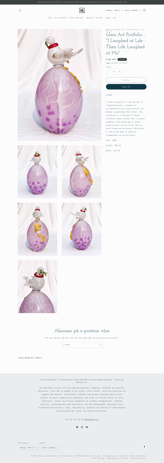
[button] (20, 10)
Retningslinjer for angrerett (115, 456)
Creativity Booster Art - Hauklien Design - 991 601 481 (62, 456)
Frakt (108, 63)
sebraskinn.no (92, 419)
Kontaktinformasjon (138, 458)
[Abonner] (100, 345)
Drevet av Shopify (93, 456)
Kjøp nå (126, 87)
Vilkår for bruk (98, 458)
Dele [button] (110, 95)
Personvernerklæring (138, 456)
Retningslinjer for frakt (117, 458)
